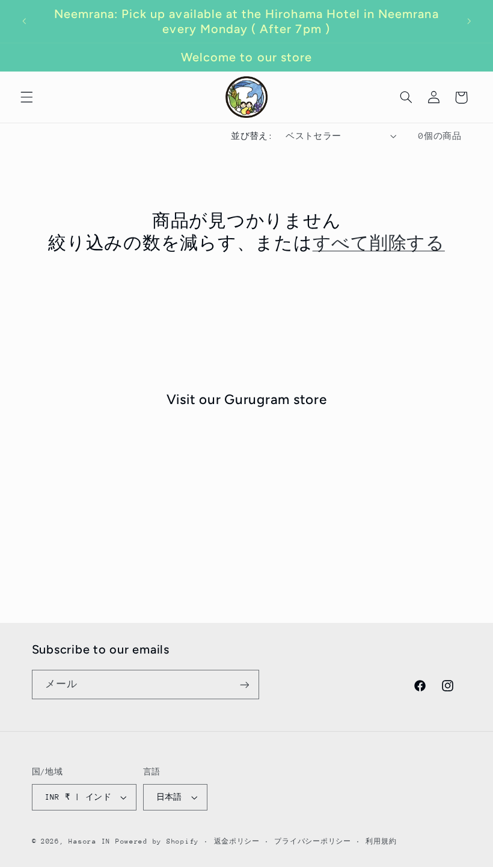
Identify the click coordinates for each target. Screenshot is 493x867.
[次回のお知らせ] (469, 21)
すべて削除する (379, 242)
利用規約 (381, 841)
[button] (26, 97)
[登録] (244, 684)
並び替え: (252, 136)
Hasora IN (90, 841)
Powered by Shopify (157, 841)
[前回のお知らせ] (24, 21)
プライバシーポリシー (312, 841)
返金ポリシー (237, 841)
